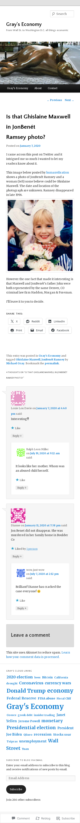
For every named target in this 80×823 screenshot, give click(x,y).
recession (43, 734)
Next (69, 100)
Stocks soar (62, 734)
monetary (52, 720)
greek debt (25, 715)
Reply (17, 435)
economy (60, 690)
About (38, 88)
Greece (11, 715)
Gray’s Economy (17, 88)
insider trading (44, 715)
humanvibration (57, 172)
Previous (54, 100)
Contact (52, 88)
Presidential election (31, 727)
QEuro (27, 734)
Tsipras (12, 741)
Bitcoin (47, 677)
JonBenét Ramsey (53, 359)
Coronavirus (31, 683)
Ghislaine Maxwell (28, 359)
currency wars (58, 683)
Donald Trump (26, 690)
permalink (52, 363)
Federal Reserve (21, 698)
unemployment (33, 741)
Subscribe (16, 789)
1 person (32, 548)
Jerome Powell (29, 721)
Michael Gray (15, 363)
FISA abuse (46, 698)
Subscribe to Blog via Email (24, 760)
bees (37, 677)
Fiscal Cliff (64, 698)
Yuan (25, 748)
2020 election (20, 677)
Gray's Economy (24, 24)
